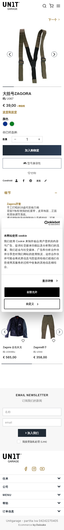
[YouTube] (41, 469)
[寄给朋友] (16, 180)
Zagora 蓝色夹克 (12, 347)
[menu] (58, 6)
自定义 (30, 303)
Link (43, 441)
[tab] (32, 192)
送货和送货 (10, 112)
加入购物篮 (32, 150)
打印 (33, 173)
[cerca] (44, 6)
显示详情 (47, 280)
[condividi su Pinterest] (31, 180)
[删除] (39, 139)
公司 (5, 486)
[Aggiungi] (15, 139)
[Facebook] (25, 469)
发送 (38, 180)
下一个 (53, 19)
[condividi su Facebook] (23, 180)
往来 (5, 478)
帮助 (5, 503)
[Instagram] (33, 469)
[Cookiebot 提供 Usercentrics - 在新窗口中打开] (45, 223)
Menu (7, 494)
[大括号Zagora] (32, 56)
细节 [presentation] (7, 193)
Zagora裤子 (40, 347)
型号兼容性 (34, 163)
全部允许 (32, 292)
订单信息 (8, 511)
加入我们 (33, 433)
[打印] (23, 340)
